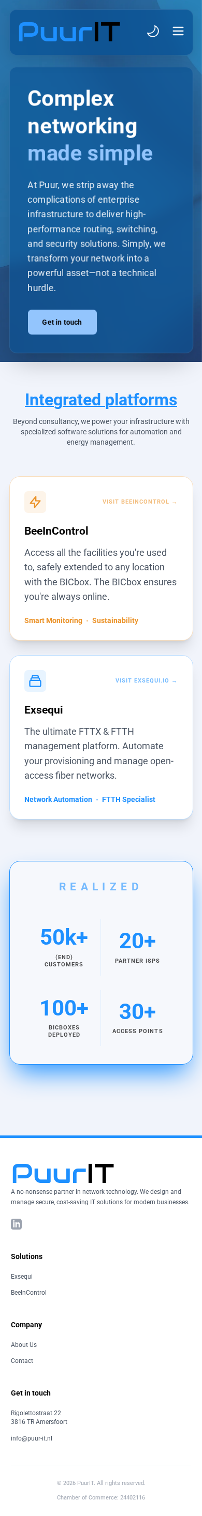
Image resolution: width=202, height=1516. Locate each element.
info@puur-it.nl (31, 1438)
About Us (24, 1344)
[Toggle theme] (153, 31)
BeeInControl (29, 1292)
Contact (22, 1361)
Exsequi (22, 1276)
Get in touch (62, 322)
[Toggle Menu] (178, 31)
